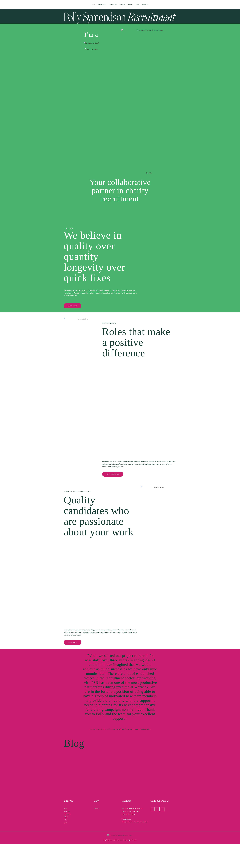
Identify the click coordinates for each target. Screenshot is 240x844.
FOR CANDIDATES (112, 474)
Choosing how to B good (80, 764)
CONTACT (96, 808)
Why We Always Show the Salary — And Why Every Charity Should (114, 767)
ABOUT (66, 819)
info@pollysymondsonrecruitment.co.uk (134, 822)
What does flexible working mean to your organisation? (148, 767)
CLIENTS (66, 817)
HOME (65, 808)
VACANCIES (67, 811)
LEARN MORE (72, 305)
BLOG (65, 822)
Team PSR (149, 173)
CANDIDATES (67, 814)
